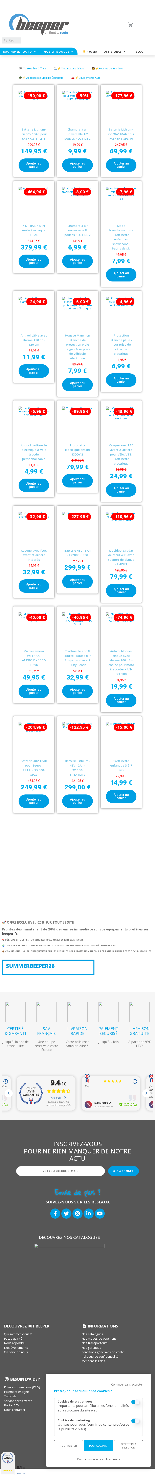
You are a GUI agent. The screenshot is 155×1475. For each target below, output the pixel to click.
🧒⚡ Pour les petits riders (107, 68)
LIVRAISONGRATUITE (139, 1031)
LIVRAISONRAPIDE (77, 1031)
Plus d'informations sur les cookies (98, 1459)
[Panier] (139, 24)
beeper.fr (9, 933)
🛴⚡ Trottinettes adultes (69, 68)
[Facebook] (55, 1213)
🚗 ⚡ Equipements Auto (86, 77)
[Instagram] (77, 1213)
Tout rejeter (68, 1445)
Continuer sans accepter (127, 1384)
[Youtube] (100, 1213)
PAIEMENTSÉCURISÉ (108, 1031)
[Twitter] (66, 1213)
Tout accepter (98, 1445)
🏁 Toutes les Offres (32, 68)
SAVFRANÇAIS (46, 1031)
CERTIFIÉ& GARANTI (15, 1031)
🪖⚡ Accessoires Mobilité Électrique (41, 77)
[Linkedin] (89, 1213)
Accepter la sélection (128, 1445)
